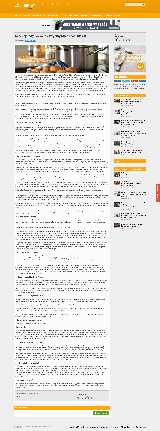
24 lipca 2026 (126, 127)
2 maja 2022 (126, 177)
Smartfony (68, 16)
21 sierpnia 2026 (127, 105)
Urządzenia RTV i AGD (22, 16)
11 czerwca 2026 (127, 155)
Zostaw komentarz (101, 413)
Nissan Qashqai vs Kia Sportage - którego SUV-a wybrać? (132, 143)
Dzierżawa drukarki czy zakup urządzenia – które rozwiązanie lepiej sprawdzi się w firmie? (133, 133)
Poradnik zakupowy (112, 16)
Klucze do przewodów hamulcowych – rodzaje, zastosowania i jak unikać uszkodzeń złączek (133, 122)
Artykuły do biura (54, 16)
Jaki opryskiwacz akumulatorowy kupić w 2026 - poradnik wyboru (132, 151)
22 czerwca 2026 (127, 146)
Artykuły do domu (39, 16)
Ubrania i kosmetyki (81, 16)
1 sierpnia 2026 (126, 116)
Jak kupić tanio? (97, 16)
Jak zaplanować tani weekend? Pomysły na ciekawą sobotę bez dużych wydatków (131, 101)
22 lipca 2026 (126, 137)
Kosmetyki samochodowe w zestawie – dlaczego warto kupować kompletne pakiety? (133, 112)
